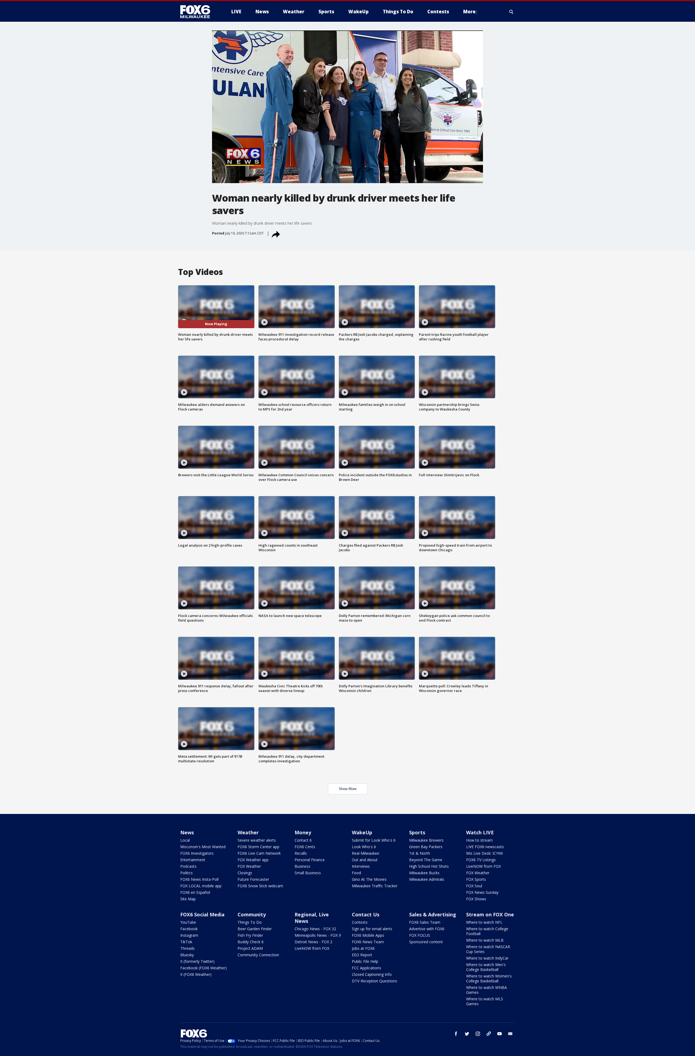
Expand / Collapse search (511, 12)
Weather (248, 832)
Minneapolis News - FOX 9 (318, 935)
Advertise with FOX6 (426, 928)
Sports (417, 832)
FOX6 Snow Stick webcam (260, 885)
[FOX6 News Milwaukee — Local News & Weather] (198, 11)
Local (185, 840)
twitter (467, 1033)
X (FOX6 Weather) (195, 974)
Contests (360, 922)
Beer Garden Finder (255, 928)
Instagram (189, 935)
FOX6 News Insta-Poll (199, 879)
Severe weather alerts (257, 840)
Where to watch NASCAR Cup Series (488, 949)
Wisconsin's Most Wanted (203, 846)
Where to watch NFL (484, 922)
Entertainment (192, 859)
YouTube (188, 922)
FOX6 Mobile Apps (368, 935)
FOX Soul (474, 885)
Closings (245, 872)
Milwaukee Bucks (424, 872)
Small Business (308, 872)
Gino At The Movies (369, 879)
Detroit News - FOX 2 (313, 941)
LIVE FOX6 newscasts (485, 846)
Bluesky (187, 954)
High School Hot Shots (429, 866)
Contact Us (365, 914)
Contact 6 (303, 840)
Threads (187, 948)
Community (252, 914)
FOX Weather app (253, 859)
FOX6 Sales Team (424, 922)
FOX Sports (476, 879)
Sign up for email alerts (372, 928)
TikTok (186, 941)
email (510, 1033)
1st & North (419, 853)
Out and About (365, 859)
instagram (477, 1033)
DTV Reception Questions (374, 980)
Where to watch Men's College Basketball (486, 967)
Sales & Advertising (432, 914)
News (187, 832)
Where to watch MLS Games (484, 1001)
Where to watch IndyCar (487, 958)
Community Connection (258, 954)
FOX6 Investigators (197, 853)
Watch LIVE (480, 832)
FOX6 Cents (305, 846)
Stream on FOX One (490, 914)
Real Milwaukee (365, 853)
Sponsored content (426, 941)
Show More (347, 789)
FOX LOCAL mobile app (201, 885)
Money (303, 832)
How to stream (479, 840)
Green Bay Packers (426, 846)
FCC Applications (366, 967)
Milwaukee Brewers (426, 840)
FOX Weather (249, 866)
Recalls (301, 853)
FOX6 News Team (368, 941)
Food (356, 872)
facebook (456, 1033)
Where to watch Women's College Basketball (489, 978)
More (469, 11)
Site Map (188, 898)
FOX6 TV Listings (481, 859)
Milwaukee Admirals (426, 879)
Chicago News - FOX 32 (315, 928)
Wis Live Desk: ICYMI (484, 853)
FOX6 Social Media (202, 914)
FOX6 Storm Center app (258, 846)
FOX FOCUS (419, 935)
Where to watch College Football (487, 931)
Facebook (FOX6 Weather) (203, 967)
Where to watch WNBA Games (486, 990)
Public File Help (365, 961)
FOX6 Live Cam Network (259, 853)
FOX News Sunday (482, 892)
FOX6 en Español (195, 892)
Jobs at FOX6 (363, 948)
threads (488, 1033)
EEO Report (362, 954)
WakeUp (362, 832)
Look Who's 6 (364, 846)
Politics (186, 872)
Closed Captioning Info (372, 974)
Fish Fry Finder (250, 935)
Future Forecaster (253, 879)
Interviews (361, 866)
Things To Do (250, 922)
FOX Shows (476, 898)
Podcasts (188, 866)
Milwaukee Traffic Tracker (374, 885)
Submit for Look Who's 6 (374, 840)
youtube (499, 1033)
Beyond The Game (425, 859)
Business (302, 866)
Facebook (189, 928)
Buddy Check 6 (251, 941)
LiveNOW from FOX (483, 866)
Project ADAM (250, 948)
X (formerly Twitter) (197, 961)
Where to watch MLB (485, 940)
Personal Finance (310, 859)
